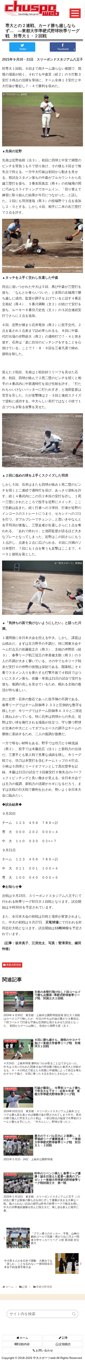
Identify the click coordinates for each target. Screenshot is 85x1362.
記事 (65, 1337)
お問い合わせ (44, 1350)
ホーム (24, 1337)
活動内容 (24, 1344)
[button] (74, 1314)
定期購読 (65, 1344)
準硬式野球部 (13, 964)
